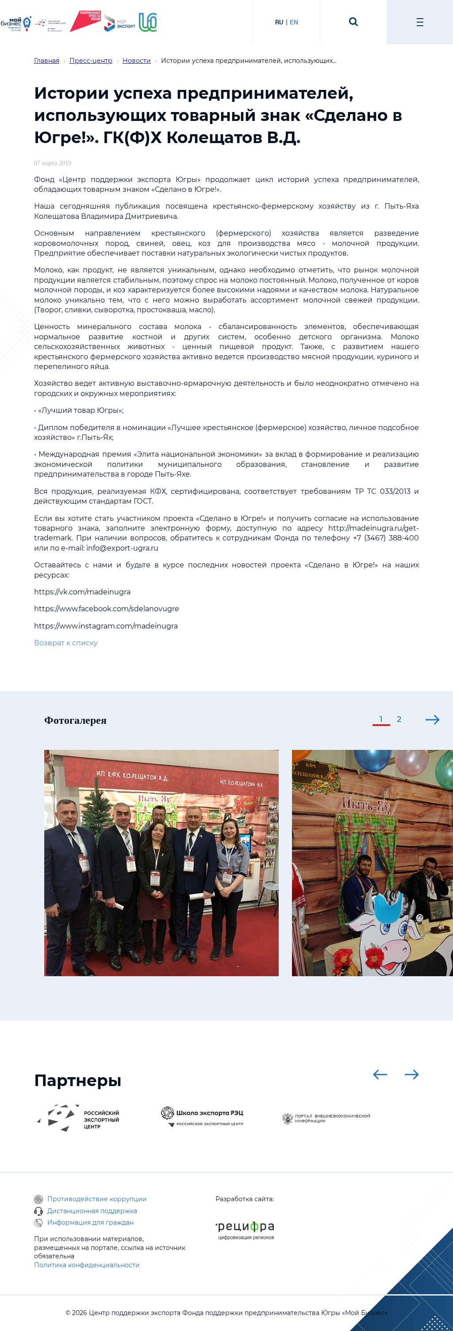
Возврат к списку (66, 643)
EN (294, 22)
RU (279, 22)
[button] (381, 720)
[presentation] (348, 719)
